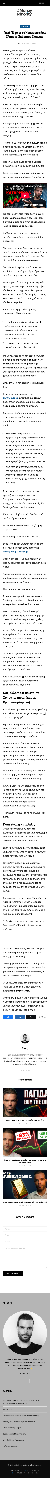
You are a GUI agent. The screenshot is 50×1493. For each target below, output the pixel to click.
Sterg (18, 43)
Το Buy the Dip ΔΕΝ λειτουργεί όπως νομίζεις (25, 1120)
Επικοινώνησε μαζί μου (12, 1428)
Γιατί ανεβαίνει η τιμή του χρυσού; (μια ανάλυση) (25, 1202)
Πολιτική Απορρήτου (11, 1446)
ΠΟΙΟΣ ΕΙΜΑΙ (25, 1374)
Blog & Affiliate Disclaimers (13, 1440)
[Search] (37, 3)
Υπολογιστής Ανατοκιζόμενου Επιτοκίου (19, 1422)
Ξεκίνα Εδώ (7, 1409)
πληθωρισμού (10, 397)
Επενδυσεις (25, 26)
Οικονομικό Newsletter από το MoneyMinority (21, 1416)
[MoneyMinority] (25, 12)
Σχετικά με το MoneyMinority (14, 1434)
